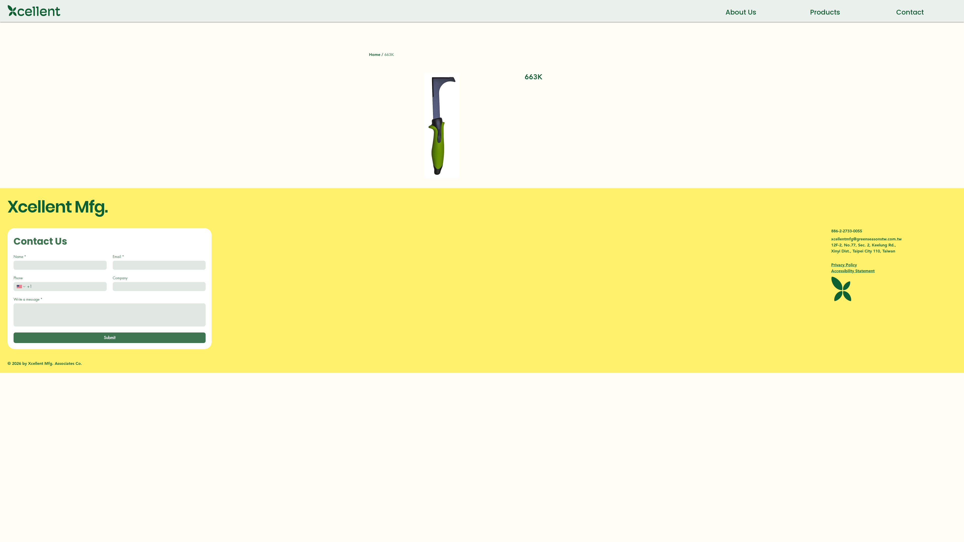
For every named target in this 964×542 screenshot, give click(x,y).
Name (20, 256)
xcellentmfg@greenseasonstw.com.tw (866, 239)
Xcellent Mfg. (57, 206)
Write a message (28, 299)
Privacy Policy (844, 264)
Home (374, 54)
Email (118, 256)
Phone (18, 278)
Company (120, 278)
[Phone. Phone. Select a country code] (21, 287)
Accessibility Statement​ (853, 270)
